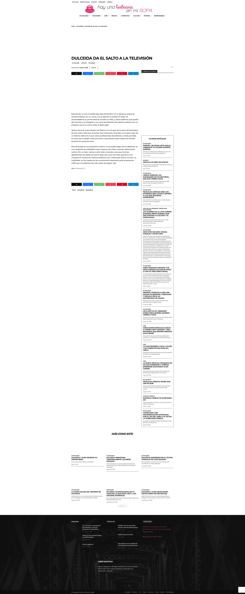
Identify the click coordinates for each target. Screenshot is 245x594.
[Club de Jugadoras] (76, 546)
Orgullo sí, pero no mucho (155, 162)
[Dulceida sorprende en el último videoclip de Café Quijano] (157, 446)
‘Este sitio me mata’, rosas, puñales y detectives (155, 233)
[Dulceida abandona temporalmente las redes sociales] (122, 446)
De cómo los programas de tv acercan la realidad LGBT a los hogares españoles (121, 493)
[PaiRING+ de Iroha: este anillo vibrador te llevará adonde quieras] (111, 528)
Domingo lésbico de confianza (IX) (157, 399)
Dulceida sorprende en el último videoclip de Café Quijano (157, 458)
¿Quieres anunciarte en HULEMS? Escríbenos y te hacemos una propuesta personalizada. (157, 529)
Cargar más (122, 506)
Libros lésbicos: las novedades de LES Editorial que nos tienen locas (156, 177)
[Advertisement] (122, 41)
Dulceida (80, 190)
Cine (144, 326)
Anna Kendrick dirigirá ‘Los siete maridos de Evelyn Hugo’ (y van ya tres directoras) (157, 269)
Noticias (83, 63)
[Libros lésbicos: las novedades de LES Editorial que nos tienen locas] (111, 546)
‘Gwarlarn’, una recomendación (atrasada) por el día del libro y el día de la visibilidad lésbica (157, 415)
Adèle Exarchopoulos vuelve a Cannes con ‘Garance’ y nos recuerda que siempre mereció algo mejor (157, 330)
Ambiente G (80, 168)
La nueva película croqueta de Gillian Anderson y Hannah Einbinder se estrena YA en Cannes (157, 366)
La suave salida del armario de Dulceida (86, 493)
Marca (93, 67)
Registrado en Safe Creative (152, 537)
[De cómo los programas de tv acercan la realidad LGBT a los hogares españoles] (122, 480)
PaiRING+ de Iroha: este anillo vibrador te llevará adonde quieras (157, 147)
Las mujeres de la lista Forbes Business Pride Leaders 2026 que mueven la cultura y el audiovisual (157, 214)
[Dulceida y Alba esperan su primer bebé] (87, 446)
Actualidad (79, 26)
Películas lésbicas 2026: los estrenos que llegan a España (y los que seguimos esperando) (157, 194)
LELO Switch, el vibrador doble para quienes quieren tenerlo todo (156, 313)
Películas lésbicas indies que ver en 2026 (156, 382)
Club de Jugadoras (87, 544)
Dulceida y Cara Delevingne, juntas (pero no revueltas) (154, 493)
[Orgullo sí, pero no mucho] (111, 537)
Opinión (145, 160)
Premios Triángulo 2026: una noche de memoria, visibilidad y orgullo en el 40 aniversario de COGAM (157, 295)
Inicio (73, 26)
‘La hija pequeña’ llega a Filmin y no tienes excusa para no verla (157, 348)
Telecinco (89, 190)
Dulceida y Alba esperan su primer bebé (84, 458)
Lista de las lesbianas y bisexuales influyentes (155, 209)
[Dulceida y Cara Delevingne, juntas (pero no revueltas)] (157, 480)
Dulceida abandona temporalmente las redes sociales (118, 459)
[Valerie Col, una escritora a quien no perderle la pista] (76, 537)
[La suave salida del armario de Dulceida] (87, 480)
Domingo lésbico (149, 396)
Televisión (91, 63)
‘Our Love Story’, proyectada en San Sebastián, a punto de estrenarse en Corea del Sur (91, 527)
